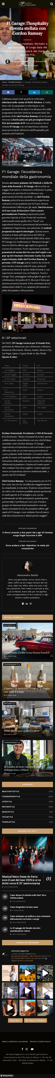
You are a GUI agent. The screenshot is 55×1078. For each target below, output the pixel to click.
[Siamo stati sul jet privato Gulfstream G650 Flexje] (45, 1008)
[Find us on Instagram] (27, 1049)
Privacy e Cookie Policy (40, 1042)
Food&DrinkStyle (14, 82)
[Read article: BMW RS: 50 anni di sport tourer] (27, 719)
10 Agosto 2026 (10, 695)
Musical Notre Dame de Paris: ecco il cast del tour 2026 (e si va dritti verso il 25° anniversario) (21, 880)
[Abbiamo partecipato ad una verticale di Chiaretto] (10, 973)
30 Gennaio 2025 (40, 62)
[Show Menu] (3, 4)
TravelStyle (8, 822)
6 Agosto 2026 (10, 734)
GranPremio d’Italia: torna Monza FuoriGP (27, 652)
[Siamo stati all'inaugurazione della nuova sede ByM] (10, 991)
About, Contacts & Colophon (15, 1042)
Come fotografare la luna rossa (24, 907)
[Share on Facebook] (8, 92)
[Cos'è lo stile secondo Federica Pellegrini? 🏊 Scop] (27, 991)
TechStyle (7, 817)
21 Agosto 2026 (10, 656)
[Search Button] (51, 4)
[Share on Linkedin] (34, 92)
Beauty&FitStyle (10, 791)
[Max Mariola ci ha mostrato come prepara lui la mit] (27, 1008)
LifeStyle (7, 801)
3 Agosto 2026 (10, 773)
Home (4, 82)
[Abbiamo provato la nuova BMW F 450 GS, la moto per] (45, 973)
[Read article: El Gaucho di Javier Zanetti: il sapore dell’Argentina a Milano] (27, 758)
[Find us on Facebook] (22, 1049)
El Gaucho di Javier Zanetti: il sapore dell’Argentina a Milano (23, 768)
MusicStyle (8, 812)
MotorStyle (9, 625)
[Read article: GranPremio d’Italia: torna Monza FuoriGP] (27, 641)
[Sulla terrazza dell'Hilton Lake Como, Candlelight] (27, 973)
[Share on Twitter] (21, 92)
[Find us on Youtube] (32, 1049)
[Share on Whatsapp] (47, 92)
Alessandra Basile (20, 62)
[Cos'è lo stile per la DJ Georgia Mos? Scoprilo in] (10, 1008)
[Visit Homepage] (27, 4)
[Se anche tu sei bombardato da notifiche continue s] (45, 991)
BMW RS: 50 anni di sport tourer (21, 730)
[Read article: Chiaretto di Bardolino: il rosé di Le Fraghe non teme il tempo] (27, 680)
